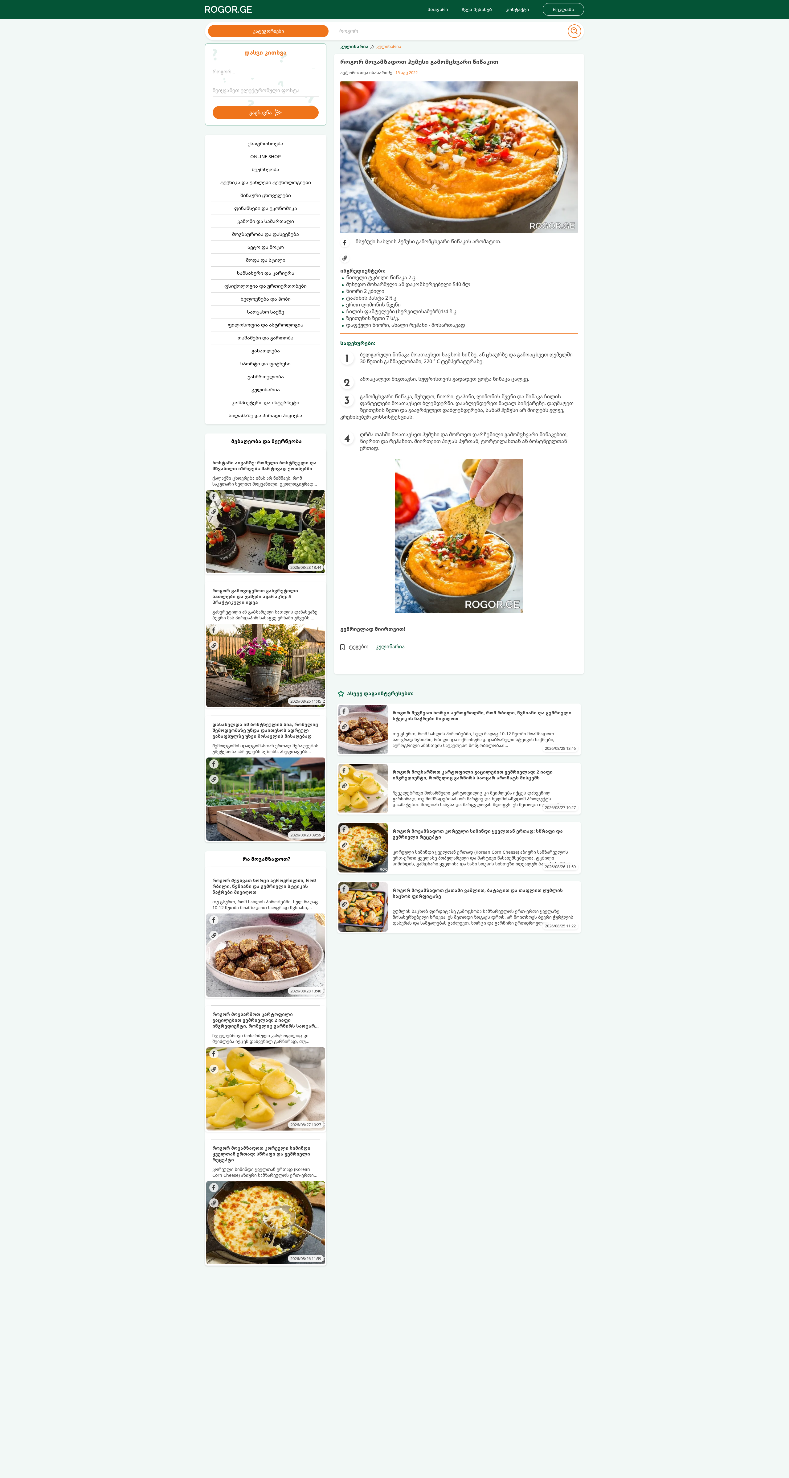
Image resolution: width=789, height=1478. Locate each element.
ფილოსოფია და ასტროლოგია (265, 325)
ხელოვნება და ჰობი (266, 299)
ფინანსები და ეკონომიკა (265, 208)
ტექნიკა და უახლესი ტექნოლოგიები (265, 182)
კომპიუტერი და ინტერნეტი (265, 402)
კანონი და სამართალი (265, 221)
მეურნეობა (265, 169)
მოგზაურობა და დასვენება (265, 234)
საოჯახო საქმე (265, 312)
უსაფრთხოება (265, 143)
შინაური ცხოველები (265, 195)
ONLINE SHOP (265, 156)
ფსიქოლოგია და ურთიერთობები (265, 286)
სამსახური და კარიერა (265, 273)
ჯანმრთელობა (265, 376)
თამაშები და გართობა (265, 338)
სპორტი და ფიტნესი (265, 363)
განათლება (265, 350)
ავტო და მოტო (265, 247)
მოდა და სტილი (265, 260)
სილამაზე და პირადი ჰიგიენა (265, 415)
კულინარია (265, 389)
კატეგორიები (268, 31)
